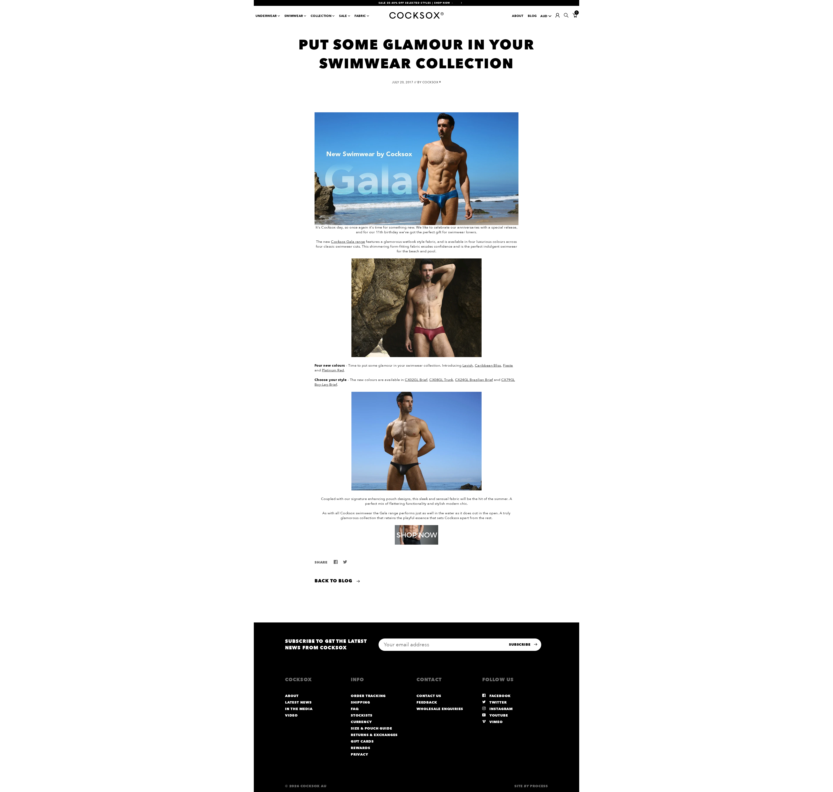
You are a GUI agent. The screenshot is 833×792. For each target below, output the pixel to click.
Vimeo (495, 722)
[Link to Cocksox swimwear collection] (416, 356)
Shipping (360, 702)
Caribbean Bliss (488, 365)
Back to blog (334, 581)
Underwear (266, 16)
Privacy (359, 754)
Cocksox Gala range (348, 241)
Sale (343, 16)
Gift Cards (362, 741)
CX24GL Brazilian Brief (474, 379)
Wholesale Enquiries (439, 709)
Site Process (531, 786)
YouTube (498, 715)
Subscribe (520, 644)
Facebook (499, 696)
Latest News (298, 702)
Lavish (467, 365)
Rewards (360, 748)
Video (291, 715)
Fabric (360, 16)
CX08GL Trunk (441, 379)
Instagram (500, 709)
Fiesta (508, 365)
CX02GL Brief (416, 379)
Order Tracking (368, 696)
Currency (361, 722)
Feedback (426, 702)
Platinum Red (333, 370)
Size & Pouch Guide (371, 728)
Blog (532, 16)
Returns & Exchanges (374, 735)
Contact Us (428, 696)
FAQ (355, 709)
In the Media (299, 709)
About (517, 16)
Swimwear (293, 16)
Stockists (361, 715)
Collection (321, 16)
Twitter (497, 702)
